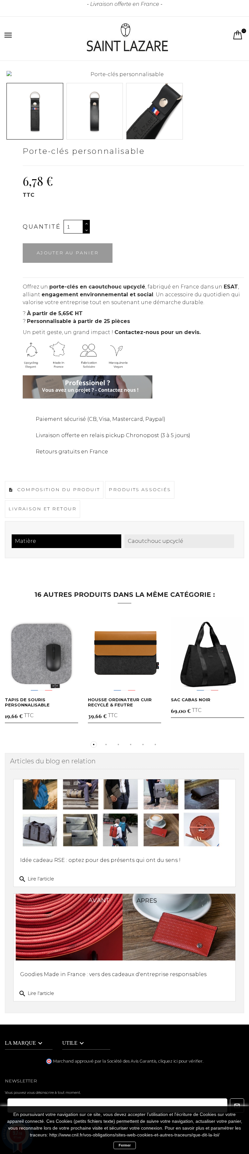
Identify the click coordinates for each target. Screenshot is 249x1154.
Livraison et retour (42, 509)
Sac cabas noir (190, 699)
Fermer (125, 1145)
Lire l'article (36, 879)
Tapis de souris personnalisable (27, 702)
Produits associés (140, 489)
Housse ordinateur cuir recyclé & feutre (120, 702)
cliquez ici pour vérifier (180, 1061)
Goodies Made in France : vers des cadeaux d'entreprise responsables (113, 974)
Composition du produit (57, 489)
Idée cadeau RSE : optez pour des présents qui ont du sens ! (100, 860)
